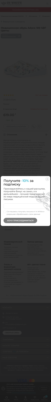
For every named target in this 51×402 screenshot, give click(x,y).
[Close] (47, 179)
